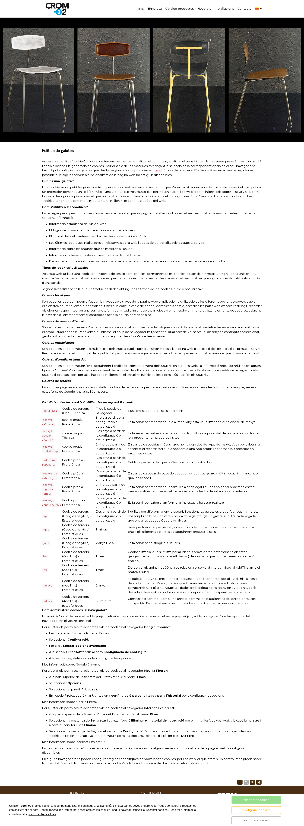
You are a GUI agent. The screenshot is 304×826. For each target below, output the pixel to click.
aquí (158, 170)
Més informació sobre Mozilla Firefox (69, 702)
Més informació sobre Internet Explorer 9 (73, 742)
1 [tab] (136, 137)
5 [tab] (157, 137)
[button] (258, 9)
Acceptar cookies (256, 800)
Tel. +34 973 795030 (152, 793)
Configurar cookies (256, 810)
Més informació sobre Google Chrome (71, 664)
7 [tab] (168, 137)
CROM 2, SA (78, 793)
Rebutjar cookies (256, 820)
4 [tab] (152, 137)
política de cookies (42, 814)
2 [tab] (141, 137)
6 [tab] (162, 137)
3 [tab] (146, 137)
